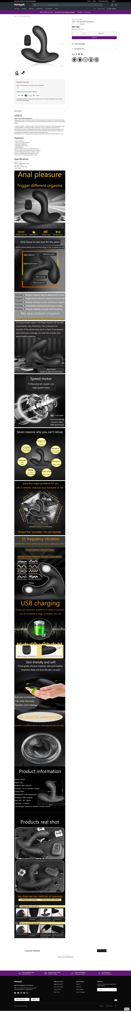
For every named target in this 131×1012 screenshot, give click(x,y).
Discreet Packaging (80, 992)
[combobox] (67, 4)
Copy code (88, 12)
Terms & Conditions (109, 1005)
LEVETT (73, 19)
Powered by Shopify (23, 1005)
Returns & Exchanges (58, 986)
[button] (115, 4)
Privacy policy (101, 1005)
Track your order (57, 989)
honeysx (18, 1005)
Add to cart (101, 33)
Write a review (101, 950)
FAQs (116, 1005)
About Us (78, 984)
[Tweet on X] (76, 54)
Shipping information (58, 984)
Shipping (73, 29)
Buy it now (94, 37)
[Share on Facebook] (79, 54)
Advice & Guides (101, 8)
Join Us (89, 1)
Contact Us (78, 986)
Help (94, 8)
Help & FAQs (56, 992)
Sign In (94, 1)
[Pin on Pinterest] (81, 54)
